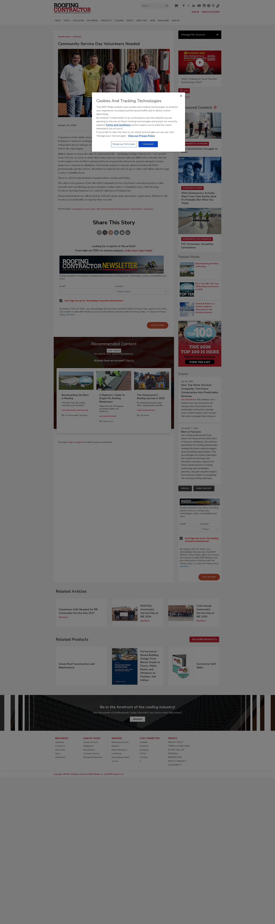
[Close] (181, 96)
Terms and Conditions (118, 125)
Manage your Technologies (124, 144)
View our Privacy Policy (141, 135)
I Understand (148, 144)
